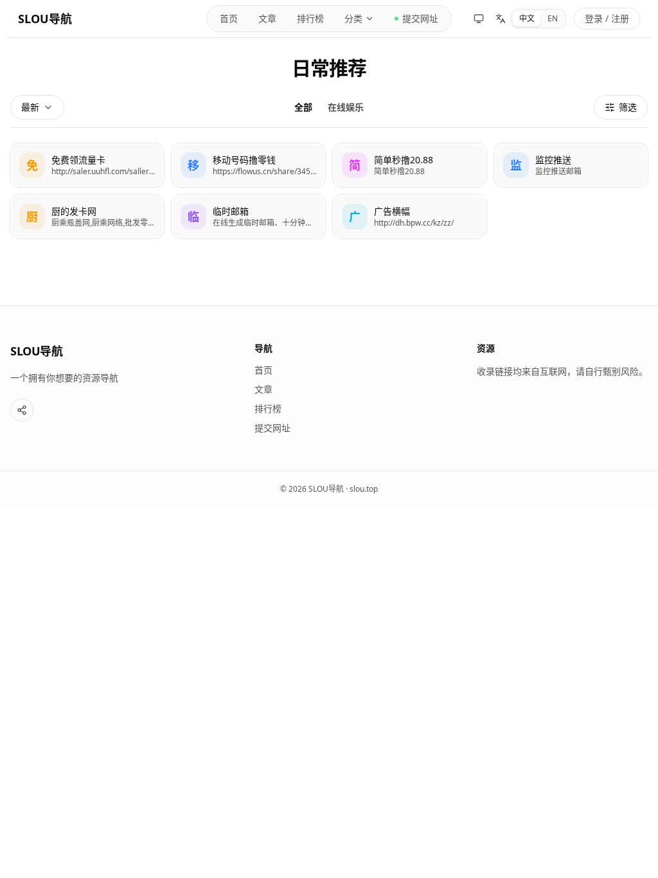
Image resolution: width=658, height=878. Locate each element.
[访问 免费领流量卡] (32, 165)
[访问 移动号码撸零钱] (193, 165)
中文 (527, 18)
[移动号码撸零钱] (248, 165)
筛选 (628, 107)
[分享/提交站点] (21, 410)
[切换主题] (479, 19)
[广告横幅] (409, 216)
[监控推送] (571, 165)
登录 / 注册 (607, 18)
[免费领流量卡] (87, 165)
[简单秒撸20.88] (409, 165)
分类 (353, 18)
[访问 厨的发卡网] (32, 216)
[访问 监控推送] (516, 165)
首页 (229, 18)
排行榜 (310, 18)
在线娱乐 (346, 107)
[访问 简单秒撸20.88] (355, 165)
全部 (303, 107)
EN (552, 18)
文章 (267, 18)
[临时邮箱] (248, 216)
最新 (30, 107)
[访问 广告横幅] (355, 216)
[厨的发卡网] (87, 216)
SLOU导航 (45, 18)
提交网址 (420, 18)
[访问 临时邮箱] (193, 216)
